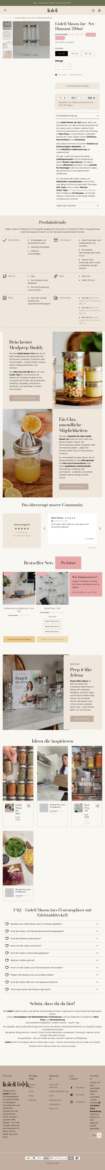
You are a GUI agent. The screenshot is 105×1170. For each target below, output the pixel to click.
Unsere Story (32, 1085)
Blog (31, 1095)
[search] (93, 10)
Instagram (80, 1102)
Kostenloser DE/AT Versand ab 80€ (54, 3)
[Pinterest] (73, 1095)
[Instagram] (73, 1102)
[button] (77, 86)
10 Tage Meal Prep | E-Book (81, 190)
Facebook (80, 1087)
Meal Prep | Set (52, 608)
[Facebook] (73, 1088)
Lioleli (56, 1163)
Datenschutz (55, 1100)
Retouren (53, 1108)
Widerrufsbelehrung (55, 1091)
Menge (59, 61)
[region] (72, 529)
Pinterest (80, 1094)
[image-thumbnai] (7, 25)
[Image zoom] (31, 39)
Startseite (7, 18)
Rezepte (32, 1100)
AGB (51, 1095)
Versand (70, 42)
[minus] (58, 66)
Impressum (54, 1104)
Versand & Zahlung (54, 1085)
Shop (31, 1091)
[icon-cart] (99, 10)
